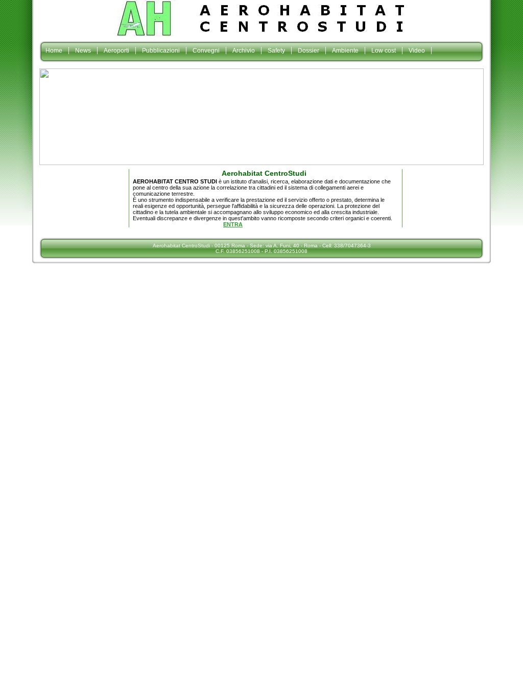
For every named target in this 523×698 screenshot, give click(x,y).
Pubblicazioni (161, 50)
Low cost (383, 50)
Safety (276, 50)
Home (53, 50)
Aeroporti (116, 50)
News (83, 50)
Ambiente (345, 50)
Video (417, 50)
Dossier (308, 50)
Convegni (206, 50)
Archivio (243, 50)
